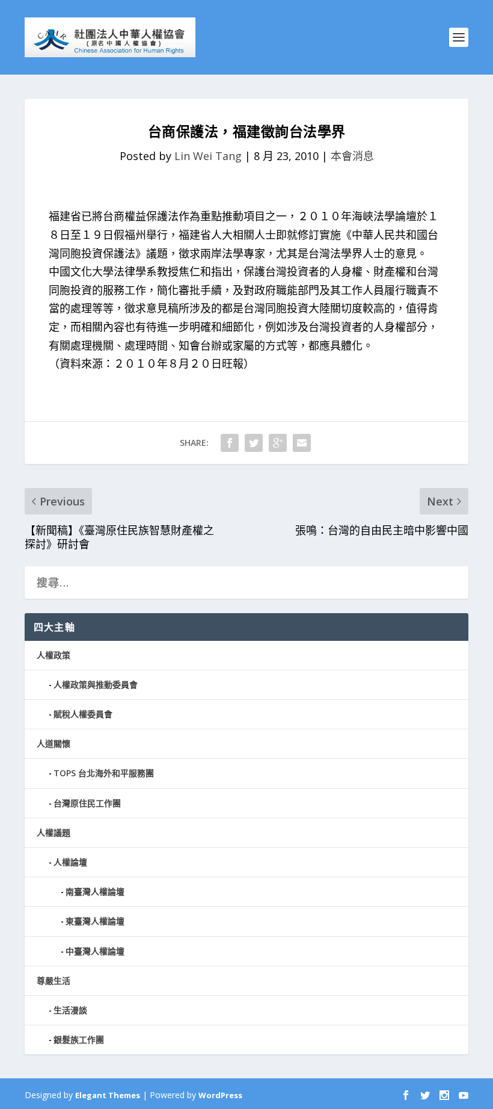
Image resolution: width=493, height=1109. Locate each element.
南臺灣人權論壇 (95, 891)
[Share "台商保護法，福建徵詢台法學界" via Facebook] (230, 443)
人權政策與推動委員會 (96, 684)
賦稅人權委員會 (83, 714)
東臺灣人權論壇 (95, 921)
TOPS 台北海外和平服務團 (104, 773)
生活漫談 (70, 1010)
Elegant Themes (107, 1095)
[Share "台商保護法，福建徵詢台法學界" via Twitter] (254, 443)
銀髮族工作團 (79, 1039)
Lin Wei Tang (208, 156)
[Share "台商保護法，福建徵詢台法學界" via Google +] (278, 443)
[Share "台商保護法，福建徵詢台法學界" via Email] (302, 443)
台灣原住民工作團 (87, 803)
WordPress (220, 1095)
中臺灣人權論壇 (95, 951)
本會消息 (352, 156)
